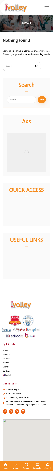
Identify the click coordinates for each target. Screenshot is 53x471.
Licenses (28, 206)
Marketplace (28, 203)
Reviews (28, 210)
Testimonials (28, 273)
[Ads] (26, 152)
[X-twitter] (17, 411)
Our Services (28, 256)
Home (5, 350)
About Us (7, 354)
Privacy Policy (28, 253)
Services (6, 358)
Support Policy (28, 220)
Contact (6, 370)
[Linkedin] (23, 411)
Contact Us (28, 216)
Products (6, 362)
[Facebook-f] (5, 411)
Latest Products (28, 270)
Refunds (28, 213)
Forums (28, 263)
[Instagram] (11, 411)
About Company (28, 260)
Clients (6, 366)
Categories (28, 266)
